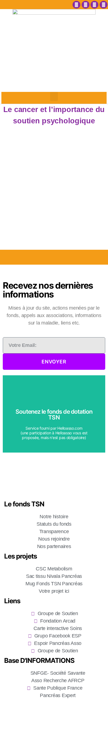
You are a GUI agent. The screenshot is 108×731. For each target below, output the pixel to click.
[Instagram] (85, 5)
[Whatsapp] (103, 5)
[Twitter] (94, 5)
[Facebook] (76, 5)
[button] (54, 96)
